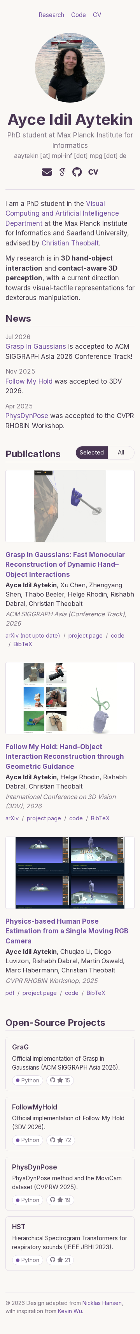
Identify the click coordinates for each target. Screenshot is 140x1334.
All (121, 452)
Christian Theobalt (70, 243)
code (117, 635)
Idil (60, 119)
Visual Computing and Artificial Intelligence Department (62, 213)
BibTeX (23, 644)
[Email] (47, 172)
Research (51, 15)
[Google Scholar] (62, 172)
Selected (92, 452)
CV (97, 15)
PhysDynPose (26, 416)
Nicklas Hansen (102, 1303)
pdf (9, 992)
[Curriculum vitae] (93, 172)
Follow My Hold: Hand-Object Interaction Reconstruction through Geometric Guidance (64, 756)
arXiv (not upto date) (32, 635)
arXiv (12, 818)
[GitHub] (77, 172)
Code (78, 15)
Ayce (26, 119)
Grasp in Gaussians (35, 346)
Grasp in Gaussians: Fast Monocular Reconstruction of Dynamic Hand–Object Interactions (65, 564)
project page (85, 635)
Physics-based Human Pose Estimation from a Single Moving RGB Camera (66, 931)
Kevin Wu (70, 1311)
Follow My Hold (28, 381)
